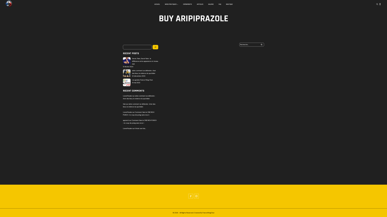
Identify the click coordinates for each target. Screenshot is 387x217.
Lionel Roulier (127, 96)
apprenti (126, 120)
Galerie (211, 4)
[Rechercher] (155, 47)
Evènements (187, 4)
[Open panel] (380, 4)
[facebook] (190, 196)
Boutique (229, 4)
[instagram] (196, 196)
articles (200, 4)
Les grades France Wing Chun (142, 80)
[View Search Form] (377, 4)
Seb (124, 104)
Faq (220, 4)
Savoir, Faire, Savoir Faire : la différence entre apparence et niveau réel (145, 61)
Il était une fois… (140, 128)
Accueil (157, 4)
